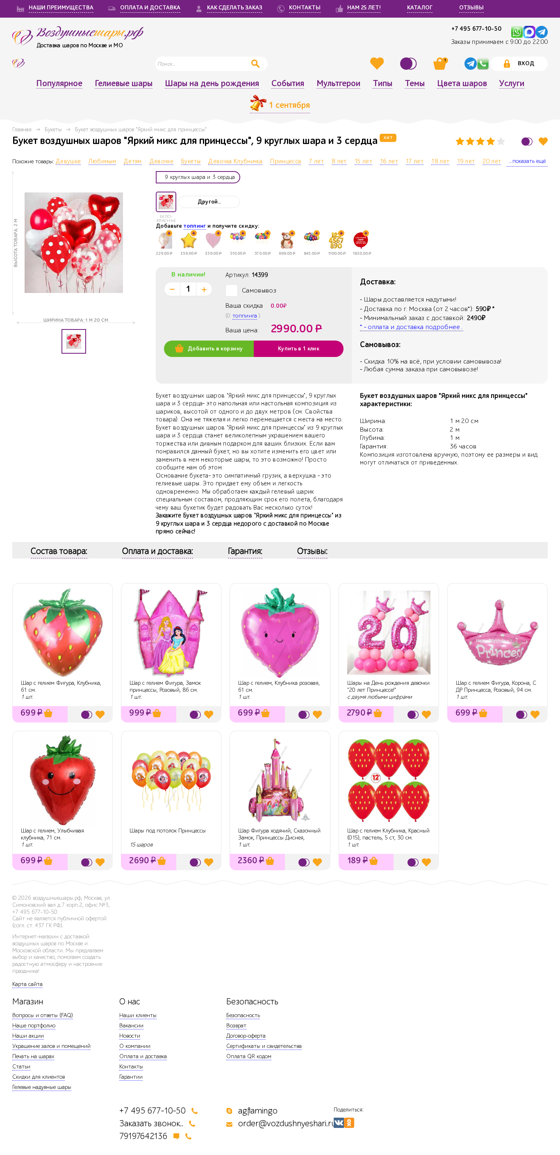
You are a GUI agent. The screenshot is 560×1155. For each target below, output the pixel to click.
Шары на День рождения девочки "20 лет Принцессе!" (388, 686)
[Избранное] (378, 63)
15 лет (363, 161)
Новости (129, 1035)
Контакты (131, 1066)
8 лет (339, 161)
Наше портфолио (33, 1025)
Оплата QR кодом (248, 1056)
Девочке (161, 161)
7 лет (316, 161)
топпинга (244, 315)
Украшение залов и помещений (51, 1046)
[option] (74, 243)
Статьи (21, 1066)
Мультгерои (338, 83)
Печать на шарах (33, 1056)
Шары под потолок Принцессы (168, 830)
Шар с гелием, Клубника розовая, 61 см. (279, 686)
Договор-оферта (246, 1035)
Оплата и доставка (143, 1056)
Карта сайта (27, 984)
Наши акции (28, 1035)
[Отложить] (543, 141)
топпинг (195, 226)
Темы (415, 83)
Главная (22, 129)
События (287, 83)
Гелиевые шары (124, 83)
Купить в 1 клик (298, 348)
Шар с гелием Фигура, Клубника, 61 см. (61, 686)
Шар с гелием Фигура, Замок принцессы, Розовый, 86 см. (165, 686)
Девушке (68, 161)
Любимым (102, 161)
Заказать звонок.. (151, 1123)
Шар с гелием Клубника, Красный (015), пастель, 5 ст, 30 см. (388, 834)
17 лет (414, 161)
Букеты (53, 129)
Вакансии (131, 1025)
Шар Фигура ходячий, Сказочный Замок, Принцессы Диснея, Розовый (279, 837)
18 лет (440, 161)
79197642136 (143, 1136)
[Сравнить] (409, 63)
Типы (382, 83)
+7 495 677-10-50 (476, 28)
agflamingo (258, 1111)
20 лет (492, 161)
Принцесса (285, 161)
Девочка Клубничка (235, 161)
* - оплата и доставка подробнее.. (411, 327)
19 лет (466, 161)
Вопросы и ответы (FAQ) (42, 1015)
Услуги (511, 83)
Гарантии (131, 1076)
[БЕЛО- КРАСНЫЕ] (166, 202)
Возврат (236, 1025)
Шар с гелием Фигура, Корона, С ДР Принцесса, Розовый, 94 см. (496, 686)
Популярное (59, 83)
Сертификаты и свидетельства (264, 1046)
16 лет (389, 161)
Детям (133, 161)
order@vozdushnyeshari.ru (287, 1123)
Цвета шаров (462, 83)
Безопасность (243, 1015)
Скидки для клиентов (38, 1076)
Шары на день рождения (212, 83)
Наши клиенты (138, 1015)
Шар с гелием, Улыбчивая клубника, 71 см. (52, 834)
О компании (134, 1046)
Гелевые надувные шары (41, 1087)
